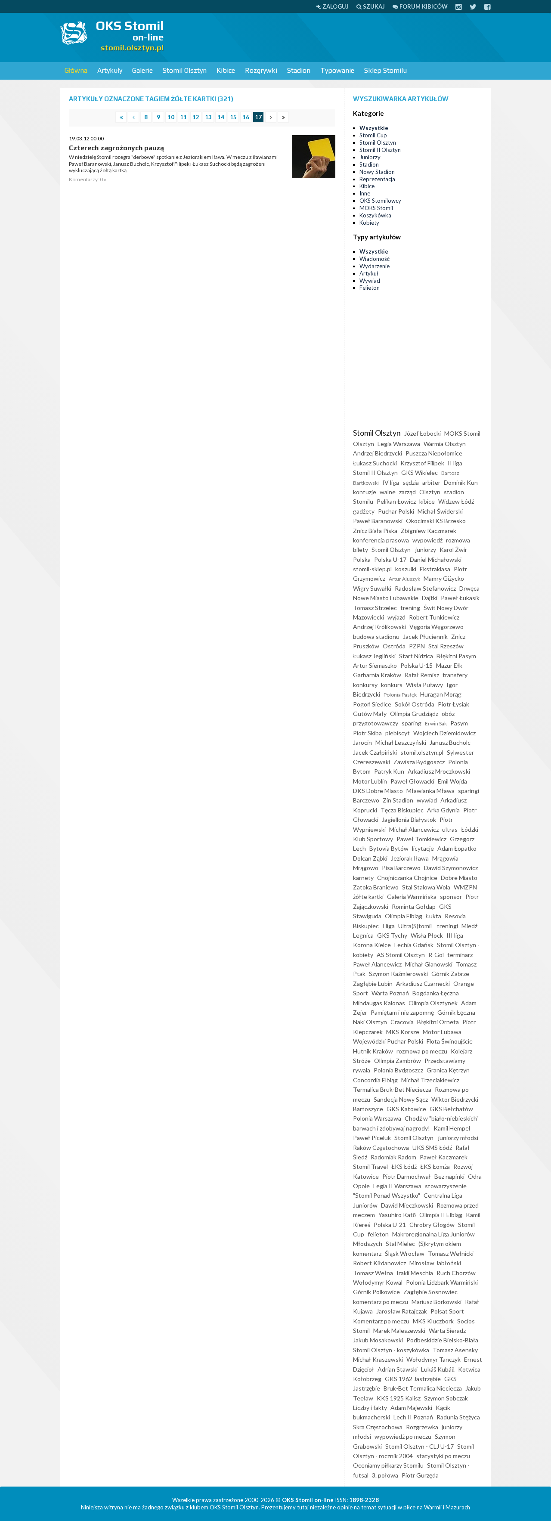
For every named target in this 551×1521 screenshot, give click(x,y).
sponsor (451, 896)
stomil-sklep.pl (372, 569)
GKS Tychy (392, 935)
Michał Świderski (440, 511)
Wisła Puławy (424, 684)
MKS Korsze (402, 1031)
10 (170, 117)
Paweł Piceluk (372, 1137)
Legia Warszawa (399, 443)
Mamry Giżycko (444, 578)
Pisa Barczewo (401, 867)
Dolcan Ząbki (370, 858)
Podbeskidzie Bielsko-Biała (442, 1340)
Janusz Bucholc (450, 742)
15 (233, 117)
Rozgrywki (261, 70)
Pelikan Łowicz (396, 501)
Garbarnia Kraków (377, 674)
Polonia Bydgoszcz (398, 1070)
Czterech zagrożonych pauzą (116, 148)
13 (208, 117)
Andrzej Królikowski (379, 626)
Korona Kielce (372, 944)
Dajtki (429, 597)
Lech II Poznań (413, 1417)
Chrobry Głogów (432, 1224)
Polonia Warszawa (377, 1118)
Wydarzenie (374, 266)
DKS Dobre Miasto (378, 790)
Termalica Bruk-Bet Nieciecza (392, 1089)
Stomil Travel (370, 1166)
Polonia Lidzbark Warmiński (442, 1282)
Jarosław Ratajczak (401, 1311)
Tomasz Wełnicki (451, 1253)
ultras (450, 829)
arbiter (431, 482)
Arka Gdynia (443, 810)
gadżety (364, 511)
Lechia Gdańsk (413, 944)
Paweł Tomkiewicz (421, 839)
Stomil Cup (373, 135)
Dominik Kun (461, 482)
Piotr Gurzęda (420, 1475)
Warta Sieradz (447, 1330)
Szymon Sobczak (446, 1398)
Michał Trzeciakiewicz (430, 1080)
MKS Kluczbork (433, 1321)
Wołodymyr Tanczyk (433, 1359)
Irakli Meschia (414, 1272)
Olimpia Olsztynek (433, 1003)
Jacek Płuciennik (425, 636)
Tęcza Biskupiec (402, 810)
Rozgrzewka (422, 1427)
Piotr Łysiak (453, 704)
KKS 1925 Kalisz (399, 1398)
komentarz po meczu (380, 1301)
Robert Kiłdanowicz (379, 1263)
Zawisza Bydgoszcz (419, 761)
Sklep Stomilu (385, 70)
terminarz (460, 954)
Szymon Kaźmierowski (398, 973)
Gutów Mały (370, 713)
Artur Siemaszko (375, 665)
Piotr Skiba (367, 733)
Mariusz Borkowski (436, 1301)
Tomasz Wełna (373, 1272)
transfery (455, 674)
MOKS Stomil (376, 207)
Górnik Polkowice (376, 1291)
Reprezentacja (377, 179)
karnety (363, 877)
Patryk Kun (389, 771)
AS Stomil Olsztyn (401, 954)
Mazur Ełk (449, 665)
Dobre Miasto (459, 877)
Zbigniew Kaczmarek (428, 530)
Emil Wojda (452, 781)
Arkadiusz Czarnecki (423, 983)
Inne (364, 193)
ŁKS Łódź (404, 1166)
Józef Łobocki (422, 433)
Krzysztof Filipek (422, 463)
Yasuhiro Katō (397, 1214)
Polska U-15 (416, 665)
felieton (378, 1234)
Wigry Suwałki (372, 588)
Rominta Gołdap (414, 906)
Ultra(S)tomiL (415, 925)
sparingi (468, 790)
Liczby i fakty (370, 1407)
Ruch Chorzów (456, 1272)
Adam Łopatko (457, 848)
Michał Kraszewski (378, 1359)
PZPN (417, 646)
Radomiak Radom (393, 1157)
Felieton (369, 287)
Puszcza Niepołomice (434, 453)
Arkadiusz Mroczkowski (439, 771)
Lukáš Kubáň (438, 1369)
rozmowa (458, 540)
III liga (454, 935)
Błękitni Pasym (456, 656)
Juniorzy (370, 157)
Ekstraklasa (435, 569)
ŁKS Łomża (435, 1166)
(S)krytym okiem (439, 1243)
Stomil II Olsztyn (380, 149)
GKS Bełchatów (451, 1108)
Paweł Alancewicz (377, 964)
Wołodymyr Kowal (377, 1282)
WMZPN (465, 887)
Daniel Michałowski (435, 559)
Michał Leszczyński (400, 742)
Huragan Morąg (440, 694)
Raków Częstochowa (381, 1147)
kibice (427, 501)
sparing (411, 723)
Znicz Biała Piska (375, 530)
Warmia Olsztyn (445, 443)
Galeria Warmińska (411, 896)
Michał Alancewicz (414, 829)
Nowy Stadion (377, 171)
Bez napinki (449, 1176)
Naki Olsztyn (370, 1021)
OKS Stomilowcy (380, 200)
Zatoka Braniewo (376, 887)
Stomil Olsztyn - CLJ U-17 (419, 1446)
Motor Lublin (370, 781)
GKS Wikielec (419, 472)
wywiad (427, 800)
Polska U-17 (390, 559)
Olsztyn (429, 492)
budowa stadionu (376, 636)
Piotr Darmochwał (406, 1176)
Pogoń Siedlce (372, 704)
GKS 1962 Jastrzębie (413, 1378)
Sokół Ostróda (414, 704)
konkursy (365, 684)
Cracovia (402, 1021)
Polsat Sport (447, 1311)
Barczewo (366, 800)
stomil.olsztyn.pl (421, 752)
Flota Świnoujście (450, 1041)
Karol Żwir (453, 549)
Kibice (226, 70)
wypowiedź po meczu (403, 1436)
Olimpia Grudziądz (414, 713)
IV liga (390, 482)
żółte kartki (368, 896)
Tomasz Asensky (455, 1350)
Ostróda (394, 646)
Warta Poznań (390, 993)
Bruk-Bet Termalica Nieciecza (423, 1388)
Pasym (459, 723)
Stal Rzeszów (446, 646)
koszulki (405, 569)
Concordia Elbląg (375, 1080)
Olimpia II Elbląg (440, 1214)
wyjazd (396, 617)
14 (220, 117)
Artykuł (368, 273)
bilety (360, 549)
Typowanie (337, 70)
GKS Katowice (406, 1108)
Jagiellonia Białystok (409, 819)
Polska (362, 559)
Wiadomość (374, 258)
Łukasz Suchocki (375, 463)
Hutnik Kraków (373, 1051)
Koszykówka (375, 215)
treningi (447, 925)
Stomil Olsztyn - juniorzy (403, 549)
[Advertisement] (334, 36)
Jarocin (362, 742)
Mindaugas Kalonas (379, 1003)
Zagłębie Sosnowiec (430, 1291)
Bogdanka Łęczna (435, 993)
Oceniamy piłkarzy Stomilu (388, 1465)
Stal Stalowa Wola (426, 887)
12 (195, 117)
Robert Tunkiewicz (434, 617)
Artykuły (109, 70)
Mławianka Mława (430, 790)
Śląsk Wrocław (404, 1253)
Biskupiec (366, 925)
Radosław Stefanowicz (425, 588)
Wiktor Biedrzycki (454, 1099)
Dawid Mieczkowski (407, 1205)
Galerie (142, 70)
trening (410, 607)
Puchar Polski (396, 511)
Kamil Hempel (451, 1128)
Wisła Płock (427, 935)
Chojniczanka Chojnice (407, 877)
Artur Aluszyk (404, 579)
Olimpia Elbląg (403, 916)
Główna (76, 70)
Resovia (455, 916)
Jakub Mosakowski (378, 1340)
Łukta (433, 916)
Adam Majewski (411, 1407)
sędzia (410, 482)
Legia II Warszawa (397, 1186)
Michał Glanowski (428, 964)
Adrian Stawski (398, 1369)
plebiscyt (397, 733)
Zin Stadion (398, 800)
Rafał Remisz (422, 674)
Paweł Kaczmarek (443, 1157)
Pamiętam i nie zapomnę (402, 1012)
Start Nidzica (416, 656)
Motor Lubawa (442, 1031)
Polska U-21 (390, 1224)
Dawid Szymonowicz (451, 867)
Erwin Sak (436, 723)
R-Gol (436, 954)
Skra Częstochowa (377, 1427)
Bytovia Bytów (389, 848)
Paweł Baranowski (377, 520)
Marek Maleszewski (399, 1330)
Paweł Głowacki (412, 781)
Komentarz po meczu (381, 1321)
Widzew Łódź (456, 501)
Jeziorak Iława (410, 858)
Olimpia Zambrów (397, 1060)
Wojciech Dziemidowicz (444, 733)
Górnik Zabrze (450, 973)
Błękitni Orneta (438, 1021)
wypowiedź (427, 540)
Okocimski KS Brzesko (436, 520)
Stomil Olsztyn (185, 70)
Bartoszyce (368, 1108)
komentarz (367, 1253)
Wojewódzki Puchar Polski (388, 1041)
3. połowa (385, 1475)
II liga (455, 463)
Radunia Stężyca (458, 1417)
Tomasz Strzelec (375, 607)
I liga (388, 925)
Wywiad (369, 280)
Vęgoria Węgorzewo (436, 626)
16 (245, 117)
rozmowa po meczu (421, 1051)
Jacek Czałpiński (375, 752)
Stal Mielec (400, 1243)
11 (183, 117)
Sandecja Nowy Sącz (401, 1099)
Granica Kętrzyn (448, 1070)
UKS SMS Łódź (432, 1147)
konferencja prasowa (381, 540)
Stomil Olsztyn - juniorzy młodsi (436, 1137)
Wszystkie (373, 127)
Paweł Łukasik (460, 597)
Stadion (298, 70)
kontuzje (364, 492)
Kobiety (369, 222)
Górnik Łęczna (456, 1012)
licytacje (423, 848)
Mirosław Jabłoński (435, 1263)
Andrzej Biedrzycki (377, 453)
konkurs (391, 684)
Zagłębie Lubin (373, 983)
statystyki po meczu (443, 1455)
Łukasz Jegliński (374, 656)
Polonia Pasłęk (400, 694)
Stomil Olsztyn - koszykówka (391, 1350)
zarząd (407, 492)
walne (388, 492)
